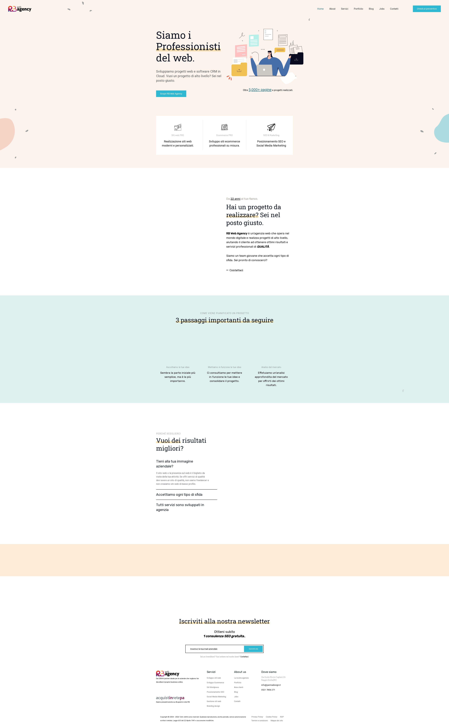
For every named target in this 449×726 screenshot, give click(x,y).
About (332, 8)
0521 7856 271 (268, 690)
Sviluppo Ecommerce (215, 683)
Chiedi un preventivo (427, 8)
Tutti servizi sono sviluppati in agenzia (180, 507)
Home (320, 8)
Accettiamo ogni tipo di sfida (179, 494)
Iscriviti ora (253, 649)
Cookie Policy (271, 717)
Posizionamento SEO (215, 692)
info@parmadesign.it (271, 685)
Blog (371, 8)
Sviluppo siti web (214, 678)
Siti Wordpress (213, 687)
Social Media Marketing (216, 697)
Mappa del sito (277, 720)
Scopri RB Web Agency (171, 93)
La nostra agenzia (241, 678)
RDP (282, 717)
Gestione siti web (214, 701)
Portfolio (358, 8)
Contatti (394, 8)
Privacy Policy (257, 717)
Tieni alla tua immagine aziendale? (174, 463)
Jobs (381, 8)
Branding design (213, 706)
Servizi (344, 8)
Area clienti (238, 687)
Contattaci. (244, 657)
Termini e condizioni (259, 720)
